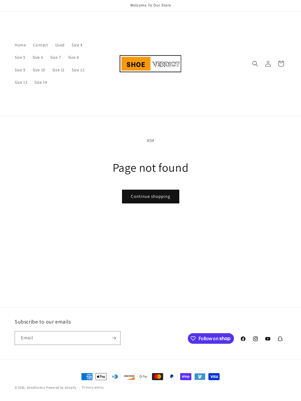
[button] (255, 63)
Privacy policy (93, 387)
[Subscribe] (113, 338)
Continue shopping (150, 196)
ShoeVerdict (36, 387)
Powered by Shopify (61, 387)
